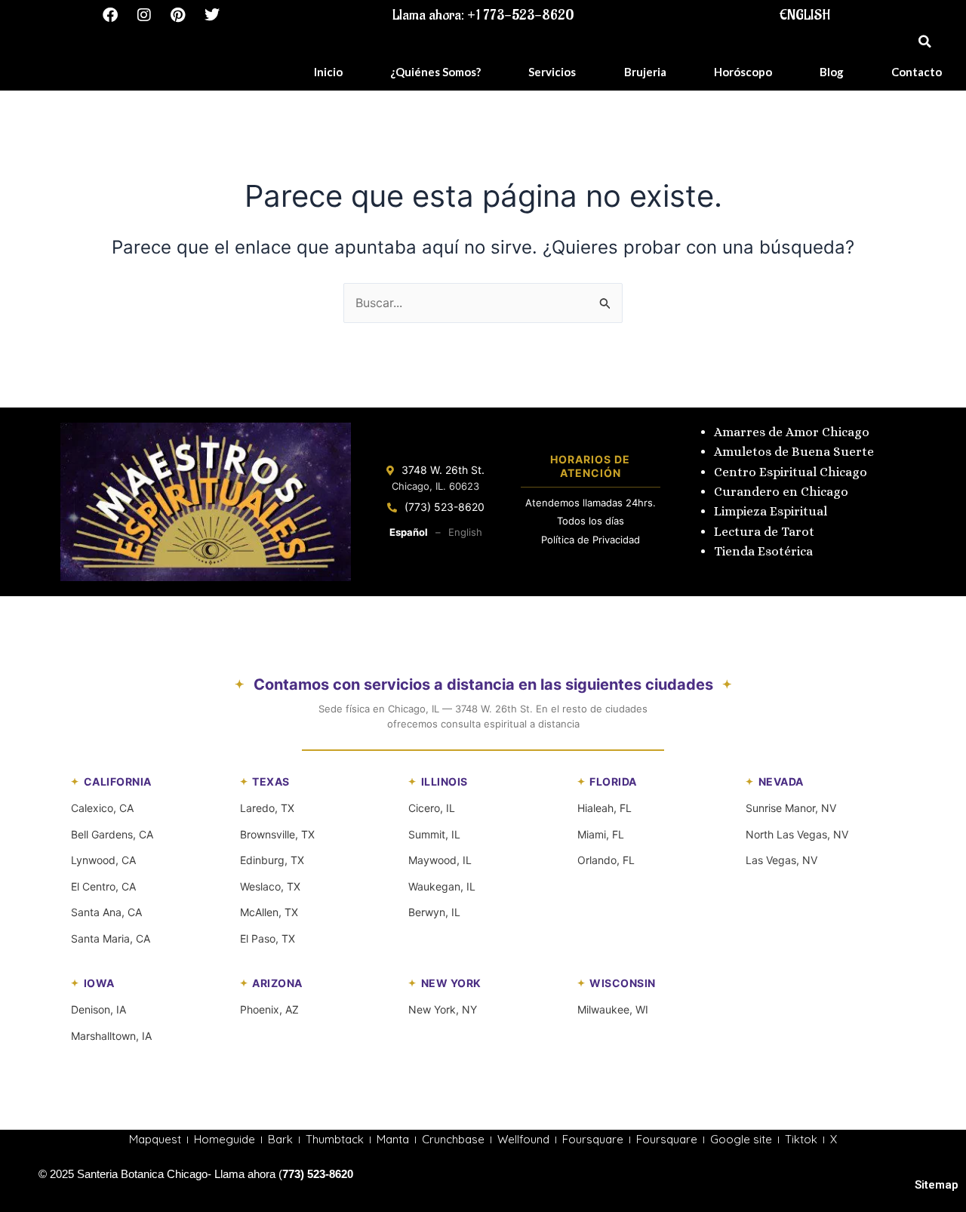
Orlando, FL (606, 860)
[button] (924, 41)
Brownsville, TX (277, 834)
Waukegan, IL (441, 886)
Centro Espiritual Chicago (790, 472)
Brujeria (645, 71)
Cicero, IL (431, 807)
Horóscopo (743, 71)
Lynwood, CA (103, 860)
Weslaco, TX (270, 886)
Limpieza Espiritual (770, 511)
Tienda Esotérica (765, 551)
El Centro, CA (103, 886)
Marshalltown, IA (111, 1035)
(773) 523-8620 (445, 506)
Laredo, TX (267, 807)
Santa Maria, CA (110, 938)
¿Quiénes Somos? (435, 71)
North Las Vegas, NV (797, 834)
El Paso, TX (267, 938)
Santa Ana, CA (106, 912)
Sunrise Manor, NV (791, 807)
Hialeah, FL (604, 807)
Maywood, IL (440, 860)
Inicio (328, 71)
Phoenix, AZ (269, 1009)
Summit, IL (434, 834)
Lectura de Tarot (764, 531)
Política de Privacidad (590, 540)
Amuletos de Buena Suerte (794, 452)
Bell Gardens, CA (112, 834)
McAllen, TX (269, 912)
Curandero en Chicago (781, 491)
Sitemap (936, 1185)
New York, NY (442, 1009)
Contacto (916, 71)
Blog (832, 71)
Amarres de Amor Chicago (791, 432)
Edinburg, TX (272, 860)
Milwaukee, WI (612, 1009)
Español (408, 532)
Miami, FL (600, 834)
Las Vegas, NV (781, 860)
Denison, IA (98, 1009)
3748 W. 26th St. (443, 469)
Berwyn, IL (434, 912)
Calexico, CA (102, 807)
